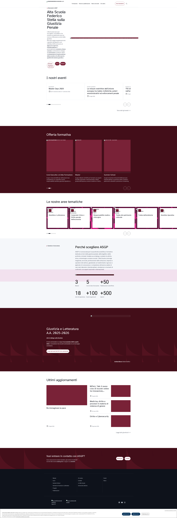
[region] (88, 513)
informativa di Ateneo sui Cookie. (22, 516)
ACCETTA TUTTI (126, 514)
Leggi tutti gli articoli (122, 432)
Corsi (57, 63)
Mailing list (120, 458)
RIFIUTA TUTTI (136, 514)
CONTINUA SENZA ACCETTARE (170, 510)
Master (63, 63)
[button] (125, 104)
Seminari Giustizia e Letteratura (51, 65)
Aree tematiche (120, 3)
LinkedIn (127, 458)
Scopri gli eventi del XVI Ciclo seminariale (57, 351)
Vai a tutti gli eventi (123, 110)
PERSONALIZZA (145, 514)
